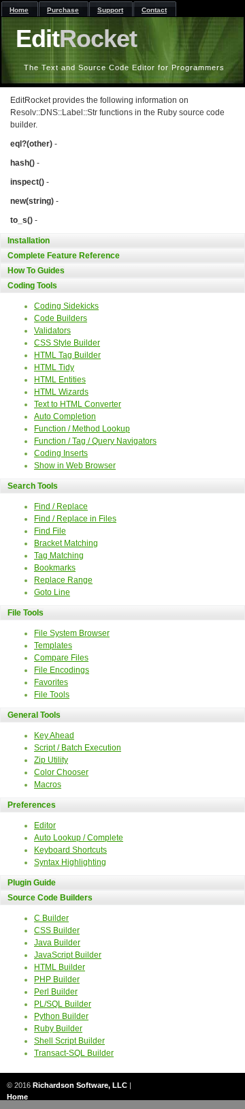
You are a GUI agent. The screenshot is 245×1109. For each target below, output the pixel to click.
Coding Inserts (61, 453)
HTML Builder (59, 967)
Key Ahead (54, 735)
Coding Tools (32, 285)
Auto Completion (65, 416)
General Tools (34, 715)
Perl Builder (56, 992)
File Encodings (61, 670)
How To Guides (36, 270)
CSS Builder (57, 930)
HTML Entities (60, 379)
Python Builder (61, 1016)
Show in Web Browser (75, 465)
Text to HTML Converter (77, 404)
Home (17, 1097)
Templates (53, 645)
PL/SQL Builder (62, 1004)
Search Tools (32, 486)
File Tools (25, 613)
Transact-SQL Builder (74, 1053)
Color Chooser (61, 772)
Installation (28, 240)
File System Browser (72, 633)
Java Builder (57, 942)
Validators (52, 330)
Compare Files (61, 658)
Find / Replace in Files (75, 518)
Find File (50, 531)
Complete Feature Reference (63, 255)
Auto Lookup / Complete (78, 837)
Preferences (31, 805)
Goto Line (52, 592)
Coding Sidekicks (66, 306)
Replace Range (63, 580)
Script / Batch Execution (77, 748)
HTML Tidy (54, 367)
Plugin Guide (31, 882)
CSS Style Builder (67, 343)
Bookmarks (55, 568)
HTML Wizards (61, 392)
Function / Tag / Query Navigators (95, 441)
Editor (45, 825)
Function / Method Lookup (82, 429)
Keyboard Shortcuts (70, 850)
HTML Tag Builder (67, 355)
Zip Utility (51, 760)
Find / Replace (61, 506)
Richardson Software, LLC (80, 1085)
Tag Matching (59, 555)
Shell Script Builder (69, 1041)
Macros (47, 784)
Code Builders (60, 318)
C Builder (51, 918)
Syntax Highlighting (70, 862)
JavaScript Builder (67, 955)
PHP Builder (57, 979)
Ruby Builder (58, 1028)
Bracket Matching (66, 543)
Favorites (51, 682)
